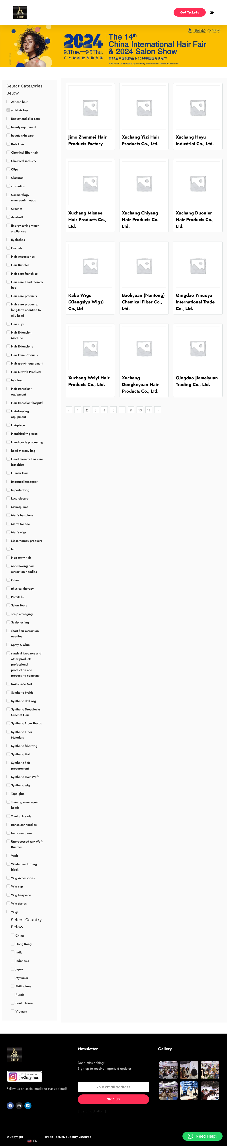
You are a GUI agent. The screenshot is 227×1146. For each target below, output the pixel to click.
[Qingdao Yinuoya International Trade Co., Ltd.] (198, 266)
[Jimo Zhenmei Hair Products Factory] (90, 107)
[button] (202, 1136)
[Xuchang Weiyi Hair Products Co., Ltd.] (90, 348)
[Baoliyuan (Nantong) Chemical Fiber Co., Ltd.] (144, 266)
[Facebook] (10, 1105)
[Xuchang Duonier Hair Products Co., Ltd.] (198, 183)
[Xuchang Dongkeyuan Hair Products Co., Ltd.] (144, 348)
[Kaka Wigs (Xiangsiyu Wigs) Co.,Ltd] (90, 266)
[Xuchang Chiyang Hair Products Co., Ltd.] (144, 183)
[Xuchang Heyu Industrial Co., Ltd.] (198, 107)
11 (148, 410)
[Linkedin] (27, 1105)
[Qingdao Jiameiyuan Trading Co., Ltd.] (198, 348)
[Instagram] (19, 1105)
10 (140, 410)
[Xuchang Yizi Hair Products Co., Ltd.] (144, 107)
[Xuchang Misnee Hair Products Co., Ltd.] (90, 183)
